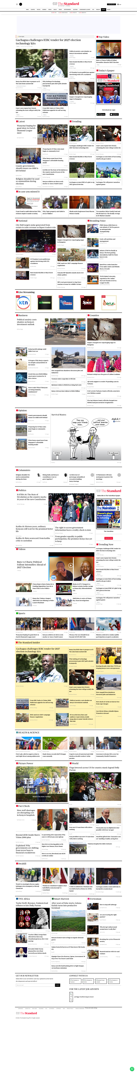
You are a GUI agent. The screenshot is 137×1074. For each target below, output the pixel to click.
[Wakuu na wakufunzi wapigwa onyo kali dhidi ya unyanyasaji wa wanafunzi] (55, 876)
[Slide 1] (30, 800)
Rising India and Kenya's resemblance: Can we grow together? (51, 477)
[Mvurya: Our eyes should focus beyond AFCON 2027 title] (81, 624)
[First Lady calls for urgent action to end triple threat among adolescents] (28, 743)
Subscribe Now (108, 88)
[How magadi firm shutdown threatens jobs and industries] (68, 358)
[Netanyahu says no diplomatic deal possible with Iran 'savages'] (108, 816)
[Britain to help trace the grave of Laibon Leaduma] (104, 362)
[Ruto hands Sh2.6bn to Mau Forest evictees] (22, 275)
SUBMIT (57, 985)
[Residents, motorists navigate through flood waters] (42, 784)
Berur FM (83, 12)
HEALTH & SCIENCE (28, 732)
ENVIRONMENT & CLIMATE (85, 9)
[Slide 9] (51, 800)
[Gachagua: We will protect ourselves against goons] (108, 170)
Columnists (24, 470)
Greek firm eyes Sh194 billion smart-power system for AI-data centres (37, 376)
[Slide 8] (48, 800)
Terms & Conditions (79, 1008)
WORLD (49, 9)
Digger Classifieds (80, 997)
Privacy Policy (70, 1008)
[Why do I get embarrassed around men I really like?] (93, 929)
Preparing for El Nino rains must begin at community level (37, 429)
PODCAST (98, 9)
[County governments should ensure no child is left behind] (21, 418)
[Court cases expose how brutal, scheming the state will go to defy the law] (28, 99)
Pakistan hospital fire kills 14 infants (100, 844)
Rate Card (34, 1008)
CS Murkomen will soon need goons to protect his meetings (104, 477)
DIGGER (108, 9)
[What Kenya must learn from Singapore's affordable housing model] (21, 444)
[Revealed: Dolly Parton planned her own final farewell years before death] (21, 952)
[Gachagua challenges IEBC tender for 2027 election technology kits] (42, 64)
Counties (94, 315)
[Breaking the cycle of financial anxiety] (93, 942)
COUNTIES (33, 9)
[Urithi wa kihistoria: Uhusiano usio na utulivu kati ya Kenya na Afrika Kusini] (81, 876)
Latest (21, 121)
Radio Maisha (64, 12)
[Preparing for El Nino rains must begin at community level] (21, 430)
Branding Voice (98, 220)
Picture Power (25, 763)
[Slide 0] (28, 800)
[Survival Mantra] (86, 438)
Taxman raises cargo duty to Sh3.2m (63, 379)
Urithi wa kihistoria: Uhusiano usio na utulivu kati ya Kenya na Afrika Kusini (80, 889)
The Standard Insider (29, 642)
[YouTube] (114, 981)
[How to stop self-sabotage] (93, 906)
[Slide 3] (35, 800)
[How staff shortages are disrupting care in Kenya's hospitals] (52, 820)
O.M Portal (51, 1008)
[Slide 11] (56, 800)
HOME (27, 9)
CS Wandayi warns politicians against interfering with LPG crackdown (40, 261)
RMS (64, 1008)
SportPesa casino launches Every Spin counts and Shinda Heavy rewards (110, 267)
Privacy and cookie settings (91, 1008)
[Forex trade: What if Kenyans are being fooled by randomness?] (21, 391)
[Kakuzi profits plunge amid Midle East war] (21, 351)
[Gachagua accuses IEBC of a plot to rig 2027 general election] (81, 170)
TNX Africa (24, 898)
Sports (21, 613)
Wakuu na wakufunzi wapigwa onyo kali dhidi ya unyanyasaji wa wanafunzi (55, 888)
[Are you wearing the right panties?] (93, 917)
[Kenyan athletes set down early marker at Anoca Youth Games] (55, 624)
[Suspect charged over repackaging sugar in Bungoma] (81, 88)
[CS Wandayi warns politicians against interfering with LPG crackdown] (22, 263)
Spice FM (74, 12)
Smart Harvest (61, 898)
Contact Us (27, 1008)
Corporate (20, 1008)
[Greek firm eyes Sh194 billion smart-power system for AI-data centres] (21, 377)
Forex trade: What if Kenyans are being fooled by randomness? (38, 390)
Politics (22, 490)
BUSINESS (44, 9)
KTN (93, 9)
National (22, 220)
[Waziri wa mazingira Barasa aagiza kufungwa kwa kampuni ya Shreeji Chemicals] (28, 875)
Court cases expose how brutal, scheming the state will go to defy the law (28, 110)
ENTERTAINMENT (67, 9)
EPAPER (103, 9)
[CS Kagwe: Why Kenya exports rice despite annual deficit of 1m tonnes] (21, 364)
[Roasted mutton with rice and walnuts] (93, 954)
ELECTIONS (75, 9)
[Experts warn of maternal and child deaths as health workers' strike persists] (81, 743)
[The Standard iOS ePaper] (114, 114)
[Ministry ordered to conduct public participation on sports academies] (108, 624)
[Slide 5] (40, 800)
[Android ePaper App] (101, 114)
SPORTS (60, 9)
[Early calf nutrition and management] (93, 242)
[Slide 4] (38, 800)
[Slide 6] (43, 800)
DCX (46, 1008)
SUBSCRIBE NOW (111, 4)
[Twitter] (89, 981)
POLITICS (38, 9)
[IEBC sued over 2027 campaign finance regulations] (71, 255)
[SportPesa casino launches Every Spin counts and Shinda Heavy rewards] (93, 267)
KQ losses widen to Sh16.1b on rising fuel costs (66, 385)
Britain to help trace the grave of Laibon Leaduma (103, 374)
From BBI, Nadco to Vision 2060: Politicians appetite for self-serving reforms (54, 110)
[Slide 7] (46, 800)
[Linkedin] (101, 981)
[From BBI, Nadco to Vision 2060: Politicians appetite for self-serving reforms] (55, 99)
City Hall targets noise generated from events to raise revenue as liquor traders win (36, 226)
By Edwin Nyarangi (24, 46)
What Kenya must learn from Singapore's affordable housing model (38, 442)
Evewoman (95, 898)
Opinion (22, 410)
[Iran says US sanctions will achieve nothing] (81, 815)
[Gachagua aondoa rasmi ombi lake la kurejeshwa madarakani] (108, 876)
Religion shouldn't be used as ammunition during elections (23, 477)
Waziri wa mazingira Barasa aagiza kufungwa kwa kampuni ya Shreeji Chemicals (27, 886)
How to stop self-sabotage (108, 904)
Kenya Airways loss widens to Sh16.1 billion (66, 391)
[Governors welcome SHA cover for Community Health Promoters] (108, 743)
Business (23, 315)
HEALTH (55, 9)
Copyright (58, 1008)
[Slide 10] (53, 800)
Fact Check (24, 806)
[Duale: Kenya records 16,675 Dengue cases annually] (55, 743)
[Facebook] (76, 981)
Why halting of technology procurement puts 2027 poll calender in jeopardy (55, 84)
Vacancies (41, 1008)
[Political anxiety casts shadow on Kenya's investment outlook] (65, 332)
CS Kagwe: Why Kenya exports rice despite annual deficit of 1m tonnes (38, 363)
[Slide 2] (33, 800)
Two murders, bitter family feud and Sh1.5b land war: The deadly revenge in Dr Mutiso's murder (108, 213)
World (75, 763)
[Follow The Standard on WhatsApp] (132, 1069)
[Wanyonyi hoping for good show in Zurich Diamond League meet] (52, 135)
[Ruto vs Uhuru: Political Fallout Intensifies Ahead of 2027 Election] (108, 49)
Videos (21, 549)
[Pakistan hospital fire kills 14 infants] (78, 848)
